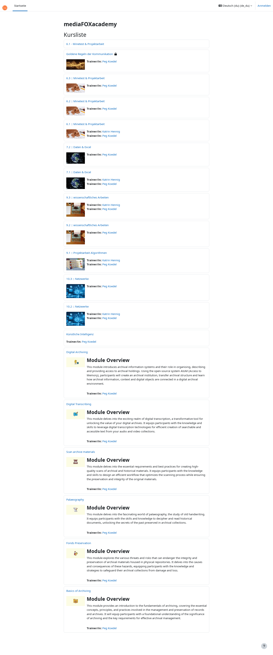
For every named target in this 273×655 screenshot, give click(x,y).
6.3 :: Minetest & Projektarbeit (85, 78)
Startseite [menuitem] (20, 5)
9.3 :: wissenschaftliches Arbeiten (87, 197)
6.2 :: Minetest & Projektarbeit (85, 101)
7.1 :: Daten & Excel (78, 172)
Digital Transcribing (78, 404)
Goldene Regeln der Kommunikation (89, 54)
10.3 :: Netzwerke (77, 279)
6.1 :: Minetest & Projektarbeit (85, 124)
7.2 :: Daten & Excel (78, 147)
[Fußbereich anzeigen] (264, 646)
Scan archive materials (80, 452)
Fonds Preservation (78, 543)
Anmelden (264, 5)
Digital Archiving (77, 352)
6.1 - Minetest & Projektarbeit (85, 44)
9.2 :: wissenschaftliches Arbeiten (87, 225)
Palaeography (75, 499)
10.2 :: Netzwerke (77, 306)
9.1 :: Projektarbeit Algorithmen (86, 253)
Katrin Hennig (111, 131)
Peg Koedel (109, 61)
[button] (235, 5)
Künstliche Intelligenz (80, 334)
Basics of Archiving (78, 591)
